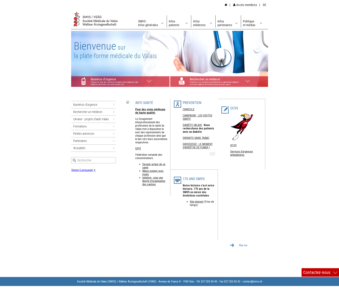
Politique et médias (249, 23)
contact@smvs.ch (252, 281)
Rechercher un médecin (87, 112)
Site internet (196, 201)
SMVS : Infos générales (148, 23)
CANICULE (188, 109)
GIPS (138, 148)
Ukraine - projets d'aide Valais (91, 119)
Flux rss (243, 245)
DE (264, 5)
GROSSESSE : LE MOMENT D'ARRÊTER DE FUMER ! (198, 145)
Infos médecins (199, 23)
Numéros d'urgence (85, 104)
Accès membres (246, 5)
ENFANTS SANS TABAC (196, 138)
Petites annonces (83, 133)
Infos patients (174, 23)
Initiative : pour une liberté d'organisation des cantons (153, 181)
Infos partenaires (225, 23)
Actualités (79, 148)
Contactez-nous (317, 272)
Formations (80, 126)
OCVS (233, 145)
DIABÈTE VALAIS (192, 125)
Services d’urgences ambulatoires (241, 153)
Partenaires (80, 141)
